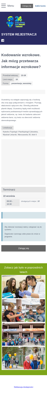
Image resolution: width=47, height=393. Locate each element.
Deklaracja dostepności (23, 387)
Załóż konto (40, 6)
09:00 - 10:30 (10, 202)
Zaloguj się (26, 6)
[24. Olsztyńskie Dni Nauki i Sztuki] (15, 22)
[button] (2, 3)
